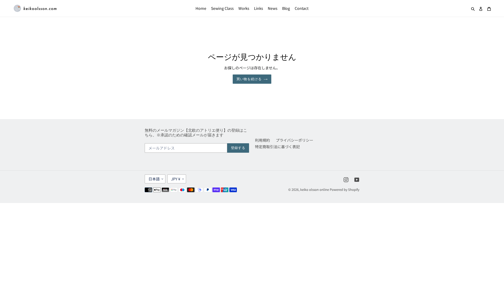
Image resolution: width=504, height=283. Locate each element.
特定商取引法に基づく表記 (277, 146)
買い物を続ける (249, 79)
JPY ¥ (175, 178)
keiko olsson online (314, 189)
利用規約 (262, 140)
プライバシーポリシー (294, 140)
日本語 (154, 178)
